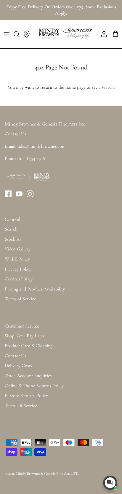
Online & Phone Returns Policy (34, 386)
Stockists (13, 239)
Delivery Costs (18, 365)
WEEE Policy (17, 259)
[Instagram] (30, 193)
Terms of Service (20, 299)
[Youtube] (19, 193)
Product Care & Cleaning (28, 346)
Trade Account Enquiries (28, 376)
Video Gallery (17, 249)
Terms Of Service (21, 406)
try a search (103, 87)
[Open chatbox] (110, 483)
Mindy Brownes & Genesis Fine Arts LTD (47, 473)
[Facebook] (8, 193)
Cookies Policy (19, 279)
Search (11, 229)
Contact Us (15, 356)
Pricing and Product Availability (35, 289)
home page (75, 87)
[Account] (102, 34)
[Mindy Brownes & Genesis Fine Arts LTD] (64, 34)
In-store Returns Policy (26, 395)
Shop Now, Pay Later (25, 336)
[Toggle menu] (6, 34)
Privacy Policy (18, 269)
